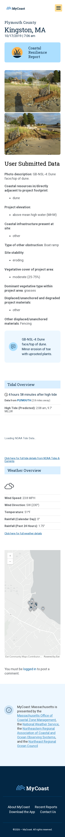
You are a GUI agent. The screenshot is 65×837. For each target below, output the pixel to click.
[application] (32, 604)
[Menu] (58, 8)
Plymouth (24, 400)
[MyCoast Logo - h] (15, 8)
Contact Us (48, 812)
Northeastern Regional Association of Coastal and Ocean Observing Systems (36, 733)
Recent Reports (46, 807)
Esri (58, 657)
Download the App (22, 812)
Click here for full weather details (23, 533)
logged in (29, 669)
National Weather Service (41, 724)
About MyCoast (19, 807)
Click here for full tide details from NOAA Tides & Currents (32, 459)
